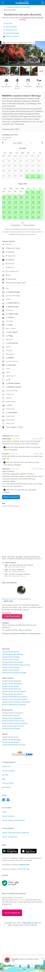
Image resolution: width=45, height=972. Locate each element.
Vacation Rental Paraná (10, 737)
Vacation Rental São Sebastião (12, 654)
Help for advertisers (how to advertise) (15, 833)
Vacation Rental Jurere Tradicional (14, 704)
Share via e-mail (11, 30)
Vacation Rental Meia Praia (11, 689)
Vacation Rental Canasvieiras (12, 694)
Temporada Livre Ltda (30, 923)
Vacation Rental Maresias (11, 667)
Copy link (8, 23)
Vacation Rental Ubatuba (10, 652)
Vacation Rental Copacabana (12, 718)
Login (21, 858)
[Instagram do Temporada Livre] (8, 800)
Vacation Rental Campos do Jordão (14, 673)
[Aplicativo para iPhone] (30, 853)
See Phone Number (13, 616)
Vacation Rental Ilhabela (10, 670)
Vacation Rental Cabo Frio (11, 715)
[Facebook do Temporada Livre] (4, 800)
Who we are (6, 767)
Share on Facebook (12, 36)
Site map (5, 775)
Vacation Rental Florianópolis (12, 684)
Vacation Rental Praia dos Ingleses (14, 691)
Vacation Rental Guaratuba (11, 740)
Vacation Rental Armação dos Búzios (15, 723)
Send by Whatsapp (12, 33)
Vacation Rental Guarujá (10, 660)
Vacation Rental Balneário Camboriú (14, 697)
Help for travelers (8, 816)
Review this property (11, 497)
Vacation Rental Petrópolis (11, 728)
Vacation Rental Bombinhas (11, 681)
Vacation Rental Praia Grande (12, 662)
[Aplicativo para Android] (11, 853)
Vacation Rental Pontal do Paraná (13, 745)
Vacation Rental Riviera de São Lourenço (16, 665)
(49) (18, 7)
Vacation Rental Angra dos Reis (13, 726)
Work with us (6, 787)
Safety (4, 812)
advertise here (24, 865)
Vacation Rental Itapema (10, 686)
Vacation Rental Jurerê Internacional (14, 699)
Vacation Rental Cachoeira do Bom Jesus (16, 702)
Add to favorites (11, 27)
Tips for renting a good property (13, 820)
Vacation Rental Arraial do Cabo (13, 721)
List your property (8, 771)
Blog (3, 779)
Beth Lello (8, 601)
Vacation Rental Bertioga (10, 657)
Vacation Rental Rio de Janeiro (12, 713)
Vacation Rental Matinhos (11, 742)
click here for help (23, 869)
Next (42, 53)
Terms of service (8, 783)
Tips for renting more (9, 837)
